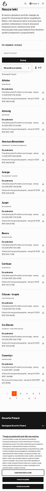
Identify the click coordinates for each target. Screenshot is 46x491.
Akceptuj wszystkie (23, 486)
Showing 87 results (9, 74)
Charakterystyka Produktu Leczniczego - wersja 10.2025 (20, 368)
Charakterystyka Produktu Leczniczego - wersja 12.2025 (20, 124)
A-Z (39, 68)
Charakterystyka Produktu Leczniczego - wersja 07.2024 (20, 277)
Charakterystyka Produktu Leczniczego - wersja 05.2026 (20, 246)
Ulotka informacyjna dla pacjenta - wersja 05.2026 (21, 252)
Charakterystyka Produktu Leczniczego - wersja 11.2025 (20, 93)
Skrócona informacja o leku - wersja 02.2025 (21, 381)
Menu (43, 3)
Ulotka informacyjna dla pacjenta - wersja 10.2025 (21, 375)
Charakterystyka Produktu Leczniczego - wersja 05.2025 (20, 338)
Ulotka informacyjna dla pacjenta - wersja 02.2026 (21, 191)
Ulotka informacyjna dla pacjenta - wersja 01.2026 (21, 314)
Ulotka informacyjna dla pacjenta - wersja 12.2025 (20, 130)
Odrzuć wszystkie (23, 479)
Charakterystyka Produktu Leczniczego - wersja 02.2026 (20, 185)
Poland (34, 4)
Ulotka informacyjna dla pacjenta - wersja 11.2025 (20, 100)
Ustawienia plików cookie (23, 472)
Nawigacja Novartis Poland (43, 426)
